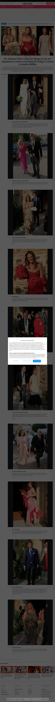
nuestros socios (25, 342)
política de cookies (36, 349)
